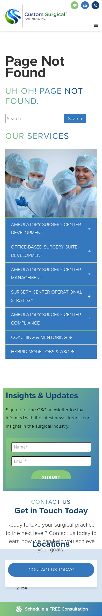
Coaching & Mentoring (39, 337)
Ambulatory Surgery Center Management (46, 273)
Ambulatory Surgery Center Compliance (46, 318)
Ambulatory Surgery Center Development (46, 228)
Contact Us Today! (51, 569)
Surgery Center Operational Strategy (46, 296)
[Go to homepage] (36, 16)
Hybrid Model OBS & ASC (40, 351)
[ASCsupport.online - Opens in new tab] (74, 5)
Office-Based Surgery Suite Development (44, 251)
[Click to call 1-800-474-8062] (95, 5)
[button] (96, 25)
